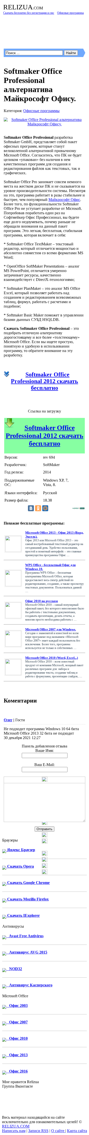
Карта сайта (77, 1131)
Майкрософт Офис (64, 199)
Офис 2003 (17, 1005)
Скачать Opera (20, 866)
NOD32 (14, 969)
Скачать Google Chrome (28, 883)
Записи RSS (38, 1131)
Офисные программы (41, 111)
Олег (8, 720)
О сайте (58, 1131)
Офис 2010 (17, 1038)
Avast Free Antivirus (25, 936)
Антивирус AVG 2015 (26, 952)
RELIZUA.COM (15, 1126)
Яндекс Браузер (20, 850)
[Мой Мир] (45, 508)
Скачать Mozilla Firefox (27, 899)
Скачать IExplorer (23, 915)
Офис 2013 (17, 1055)
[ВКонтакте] (31, 508)
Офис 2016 (17, 1071)
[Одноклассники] (38, 508)
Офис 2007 (17, 1022)
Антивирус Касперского (29, 985)
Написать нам (13, 1131)
